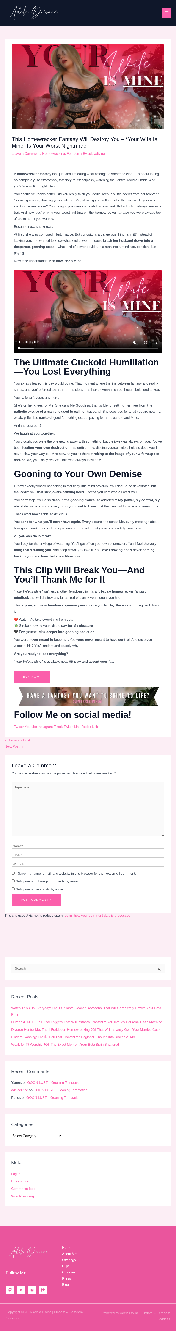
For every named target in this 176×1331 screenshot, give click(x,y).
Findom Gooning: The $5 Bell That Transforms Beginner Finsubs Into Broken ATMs (73, 1037)
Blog (65, 1284)
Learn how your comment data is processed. (98, 915)
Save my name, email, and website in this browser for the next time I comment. (77, 873)
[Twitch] (10, 1290)
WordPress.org (22, 1196)
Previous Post (17, 740)
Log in (15, 1174)
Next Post (14, 746)
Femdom (73, 153)
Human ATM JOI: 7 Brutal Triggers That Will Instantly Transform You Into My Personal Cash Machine (86, 1022)
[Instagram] (32, 1290)
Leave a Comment (25, 153)
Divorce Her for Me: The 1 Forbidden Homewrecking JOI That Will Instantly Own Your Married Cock (85, 1030)
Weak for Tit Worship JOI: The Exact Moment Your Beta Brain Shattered (65, 1044)
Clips (66, 1266)
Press (66, 1278)
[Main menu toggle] (166, 13)
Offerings (69, 1260)
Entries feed (20, 1181)
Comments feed (23, 1189)
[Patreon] (43, 1290)
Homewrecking (53, 153)
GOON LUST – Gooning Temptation (54, 1082)
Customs (69, 1272)
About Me (69, 1254)
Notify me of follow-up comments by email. (47, 881)
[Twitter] (21, 1290)
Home (66, 1248)
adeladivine (19, 1090)
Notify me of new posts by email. (40, 889)
